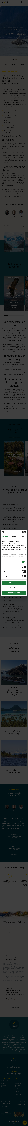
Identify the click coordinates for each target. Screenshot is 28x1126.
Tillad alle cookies (14, 582)
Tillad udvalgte (14, 587)
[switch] (24, 567)
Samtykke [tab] (5, 536)
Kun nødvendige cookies (14, 592)
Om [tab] (23, 536)
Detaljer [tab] (14, 536)
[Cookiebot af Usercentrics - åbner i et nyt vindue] (20, 532)
